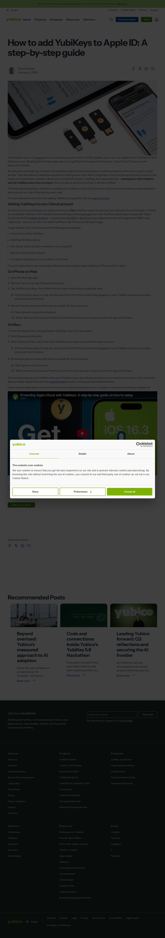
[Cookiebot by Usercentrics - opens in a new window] (138, 444)
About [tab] (130, 453)
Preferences (80, 491)
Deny (35, 491)
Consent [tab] (34, 453)
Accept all (129, 491)
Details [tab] (83, 453)
